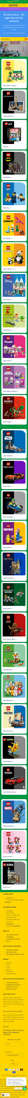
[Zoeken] (26, 39)
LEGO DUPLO (7, 330)
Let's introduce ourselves (12, 934)
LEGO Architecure (8, 116)
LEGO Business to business (13, 939)
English (17, 0)
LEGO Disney (6, 299)
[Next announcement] (25, 9)
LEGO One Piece (7, 731)
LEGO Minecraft (7, 670)
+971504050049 (16, 926)
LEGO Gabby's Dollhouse (10, 391)
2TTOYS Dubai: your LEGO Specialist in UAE (13, 1075)
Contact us (9, 898)
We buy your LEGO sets (12, 950)
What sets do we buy (11, 952)
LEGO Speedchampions (9, 792)
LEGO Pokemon (7, 761)
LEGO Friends (7, 361)
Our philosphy (9, 937)
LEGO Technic (7, 486)
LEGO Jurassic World (9, 639)
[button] (3, 5)
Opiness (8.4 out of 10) (12, 987)
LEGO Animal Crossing (9, 86)
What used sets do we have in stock (15, 954)
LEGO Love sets (7, 856)
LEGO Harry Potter (8, 578)
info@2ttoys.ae (10, 923)
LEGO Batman (7, 177)
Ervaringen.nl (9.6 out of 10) (13, 984)
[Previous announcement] (3, 1)
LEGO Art (5, 147)
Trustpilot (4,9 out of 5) (12, 982)
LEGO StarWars (7, 456)
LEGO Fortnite (7, 547)
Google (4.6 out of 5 (11, 989)
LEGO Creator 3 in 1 (8, 269)
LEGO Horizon (7, 609)
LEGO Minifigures (8, 700)
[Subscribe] (21, 1044)
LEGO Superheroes (8, 826)
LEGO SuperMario (8, 517)
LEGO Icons (6, 887)
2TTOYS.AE (9, 911)
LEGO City (6, 208)
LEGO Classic (7, 238)
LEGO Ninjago (7, 422)
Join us (8, 941)
